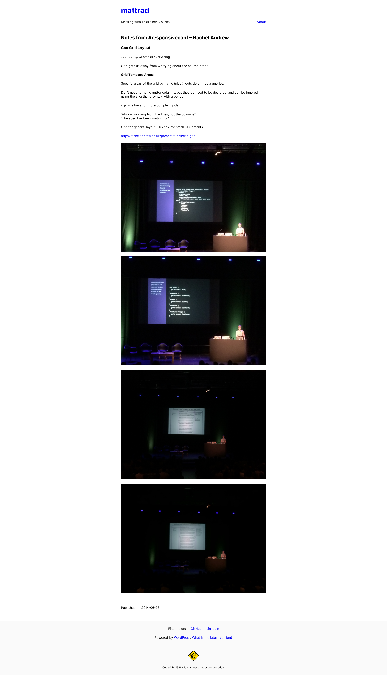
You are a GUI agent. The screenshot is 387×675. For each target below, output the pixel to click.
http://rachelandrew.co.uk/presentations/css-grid (158, 136)
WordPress (182, 637)
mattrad (135, 10)
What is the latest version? (212, 637)
